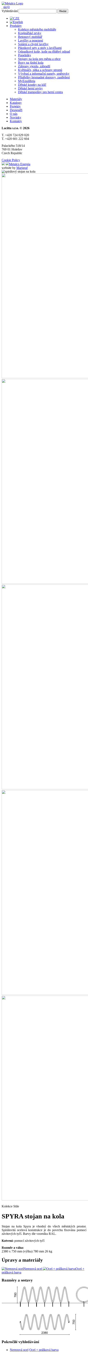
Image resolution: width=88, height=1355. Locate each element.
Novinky (15, 117)
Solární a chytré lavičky (33, 44)
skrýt (6, 7)
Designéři (16, 110)
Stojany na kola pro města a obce (39, 59)
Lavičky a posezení (30, 40)
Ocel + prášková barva (44, 1350)
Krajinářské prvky (29, 33)
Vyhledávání (10, 11)
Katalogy (16, 102)
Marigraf (22, 168)
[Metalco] (12, 3)
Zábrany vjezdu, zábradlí (34, 66)
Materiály (16, 99)
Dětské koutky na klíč (32, 84)
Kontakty (16, 121)
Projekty (15, 106)
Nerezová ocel (19, 1350)
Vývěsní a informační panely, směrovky (43, 73)
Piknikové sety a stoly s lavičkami (40, 48)
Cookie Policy (11, 160)
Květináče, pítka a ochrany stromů (40, 70)
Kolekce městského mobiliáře (37, 29)
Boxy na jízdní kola (30, 62)
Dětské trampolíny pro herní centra (40, 92)
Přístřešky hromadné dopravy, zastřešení (44, 77)
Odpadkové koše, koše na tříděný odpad (44, 51)
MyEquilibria (26, 81)
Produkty (16, 25)
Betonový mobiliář (30, 36)
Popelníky (24, 55)
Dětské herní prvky (30, 88)
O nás (13, 113)
